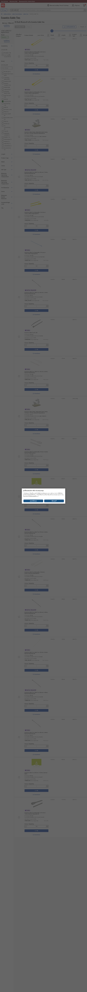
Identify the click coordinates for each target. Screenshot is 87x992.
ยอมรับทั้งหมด (33, 501)
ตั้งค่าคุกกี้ (54, 501)
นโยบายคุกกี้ (33, 496)
